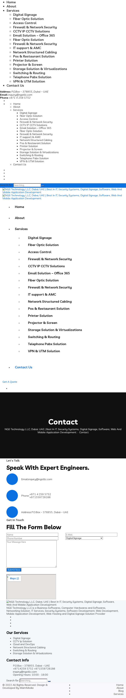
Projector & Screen (27, 64)
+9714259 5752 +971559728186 (34, 668)
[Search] (43, 185)
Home (11, 2)
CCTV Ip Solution (22, 641)
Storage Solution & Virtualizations (40, 69)
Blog (121, 690)
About (11, 6)
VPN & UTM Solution (29, 81)
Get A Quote (9, 381)
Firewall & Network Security (35, 27)
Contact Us (15, 85)
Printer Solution (25, 60)
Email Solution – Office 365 (34, 35)
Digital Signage (25, 15)
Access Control (24, 23)
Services (13, 10)
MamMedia (26, 687)
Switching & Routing (29, 73)
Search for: (6, 184)
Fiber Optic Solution (28, 19)
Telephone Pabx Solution (32, 77)
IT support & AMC (27, 48)
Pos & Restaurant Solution (34, 56)
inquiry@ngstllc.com (20, 94)
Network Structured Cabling (35, 52)
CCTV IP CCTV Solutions (31, 31)
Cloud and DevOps (24, 644)
